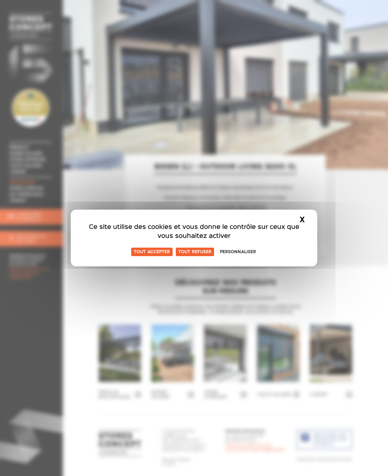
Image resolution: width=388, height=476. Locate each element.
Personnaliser (238, 252)
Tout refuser (194, 252)
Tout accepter (152, 252)
